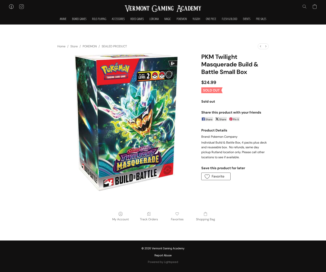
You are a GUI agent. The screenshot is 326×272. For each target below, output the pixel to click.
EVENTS (246, 19)
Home (61, 46)
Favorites (177, 219)
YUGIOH (196, 19)
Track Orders (149, 219)
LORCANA (154, 19)
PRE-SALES (261, 19)
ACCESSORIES (118, 19)
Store (74, 46)
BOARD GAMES (79, 19)
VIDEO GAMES (137, 19)
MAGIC (167, 19)
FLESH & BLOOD (229, 19)
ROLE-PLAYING (99, 19)
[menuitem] (260, 46)
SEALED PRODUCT (114, 46)
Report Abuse (163, 255)
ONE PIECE (211, 19)
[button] (163, 8)
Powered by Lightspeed (163, 262)
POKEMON (182, 19)
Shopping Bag (205, 219)
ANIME (63, 19)
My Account (120, 219)
